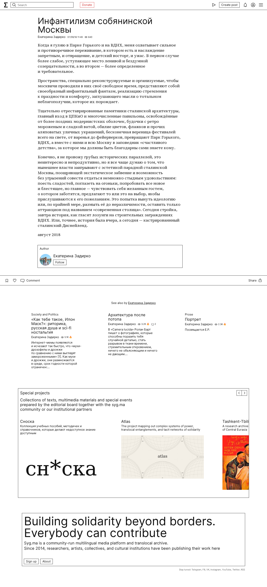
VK (207, 569)
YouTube (226, 569)
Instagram (216, 569)
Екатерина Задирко (51, 37)
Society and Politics (44, 314)
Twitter (236, 569)
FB (203, 569)
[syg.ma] (6, 4)
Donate (87, 5)
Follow (59, 262)
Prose (189, 314)
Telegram (196, 569)
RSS (243, 569)
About (46, 561)
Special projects (35, 393)
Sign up (31, 561)
